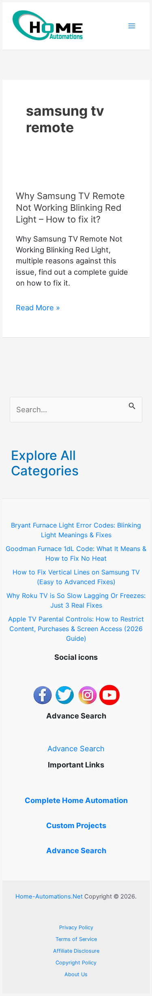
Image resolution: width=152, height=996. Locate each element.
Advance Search (76, 748)
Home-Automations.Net (49, 896)
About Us (76, 974)
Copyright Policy (76, 963)
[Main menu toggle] (131, 26)
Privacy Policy (76, 927)
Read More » (38, 308)
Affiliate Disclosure (76, 951)
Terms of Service (76, 939)
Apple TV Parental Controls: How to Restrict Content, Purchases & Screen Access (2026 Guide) (76, 628)
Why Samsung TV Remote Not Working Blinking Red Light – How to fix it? (70, 207)
